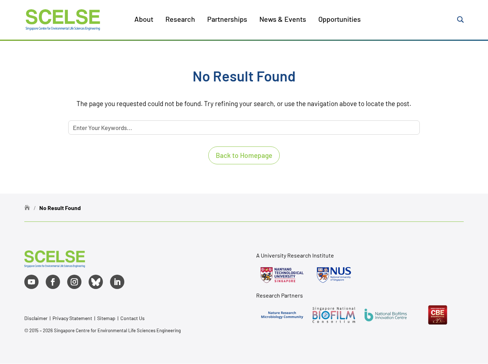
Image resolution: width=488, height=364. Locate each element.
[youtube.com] (31, 282)
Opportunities (339, 19)
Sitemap (106, 318)
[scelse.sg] (63, 19)
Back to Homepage (244, 155)
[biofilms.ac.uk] (386, 315)
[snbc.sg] (334, 315)
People (159, 62)
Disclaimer (36, 318)
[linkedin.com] (117, 282)
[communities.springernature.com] (282, 315)
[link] (54, 265)
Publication (164, 79)
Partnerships (227, 19)
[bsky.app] (96, 282)
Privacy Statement (73, 318)
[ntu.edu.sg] (282, 275)
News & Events (282, 19)
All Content (164, 46)
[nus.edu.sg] (334, 275)
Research (180, 19)
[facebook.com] (53, 282)
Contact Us (132, 318)
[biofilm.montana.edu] (437, 315)
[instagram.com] (74, 282)
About (143, 19)
